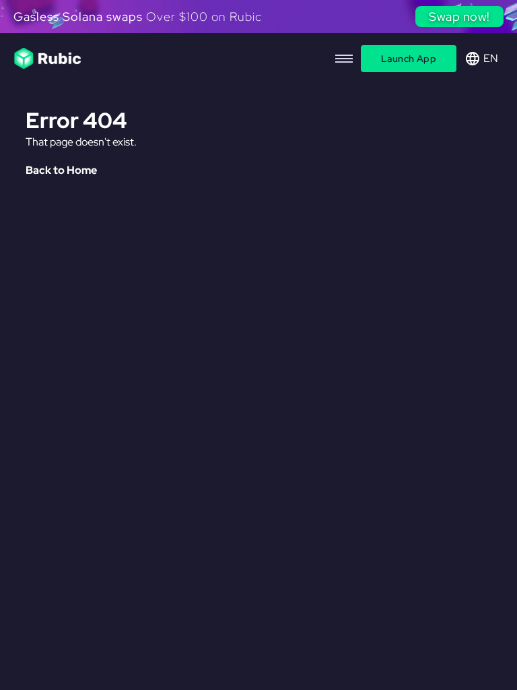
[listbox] (258, 19)
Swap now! (459, 16)
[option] (258, 19)
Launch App (408, 59)
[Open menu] (344, 59)
